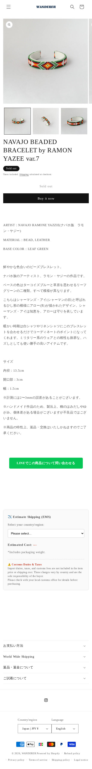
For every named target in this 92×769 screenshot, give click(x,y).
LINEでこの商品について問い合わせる (46, 463)
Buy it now (46, 198)
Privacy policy (16, 759)
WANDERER (29, 753)
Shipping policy (61, 759)
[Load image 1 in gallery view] (17, 121)
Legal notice (81, 759)
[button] (8, 7)
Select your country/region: (26, 524)
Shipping (24, 174)
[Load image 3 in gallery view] (74, 121)
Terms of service (38, 759)
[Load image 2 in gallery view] (46, 121)
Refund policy (72, 753)
